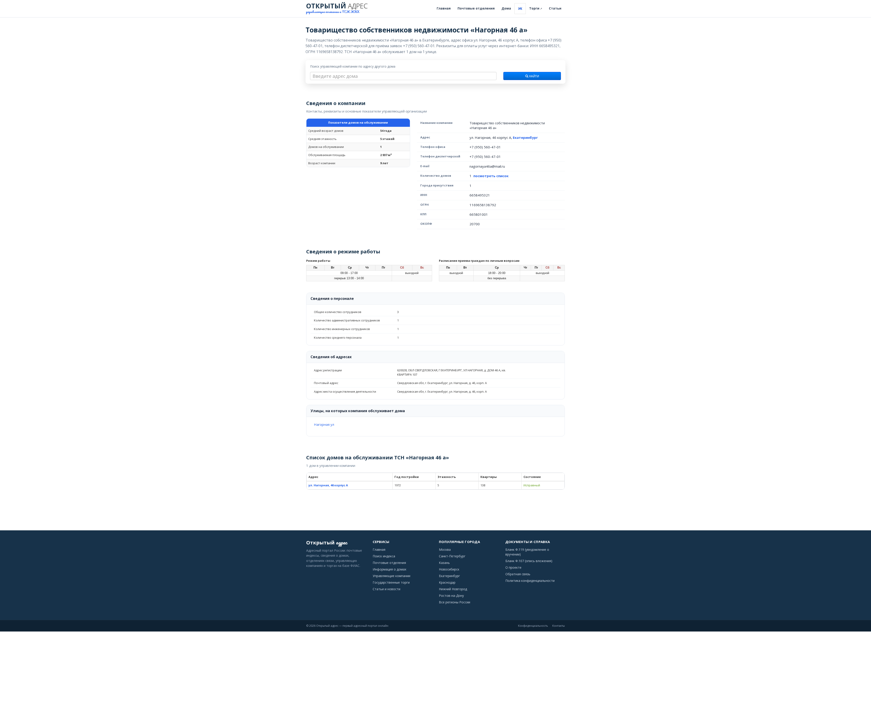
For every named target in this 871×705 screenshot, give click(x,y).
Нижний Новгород (453, 589)
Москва (445, 549)
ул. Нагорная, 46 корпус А (328, 485)
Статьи (555, 8)
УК (520, 8)
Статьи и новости (386, 589)
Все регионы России (454, 602)
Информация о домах (389, 569)
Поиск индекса (384, 556)
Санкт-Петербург (452, 556)
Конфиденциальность (533, 626)
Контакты (558, 626)
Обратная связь (517, 574)
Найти (533, 76)
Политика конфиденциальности (530, 580)
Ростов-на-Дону (451, 595)
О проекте (513, 567)
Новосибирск (449, 569)
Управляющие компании (391, 576)
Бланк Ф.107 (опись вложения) (528, 561)
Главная (444, 8)
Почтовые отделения (476, 8)
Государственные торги (391, 582)
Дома (506, 8)
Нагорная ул (324, 424)
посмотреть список (491, 176)
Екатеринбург (525, 137)
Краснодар (447, 582)
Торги (535, 8)
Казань (444, 563)
